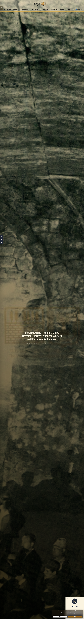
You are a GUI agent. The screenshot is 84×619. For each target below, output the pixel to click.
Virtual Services (35, 9)
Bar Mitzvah (52, 9)
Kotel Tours (44, 9)
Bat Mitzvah (61, 9)
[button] (67, 598)
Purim (58, 343)
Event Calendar (25, 9)
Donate (69, 9)
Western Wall (15, 9)
